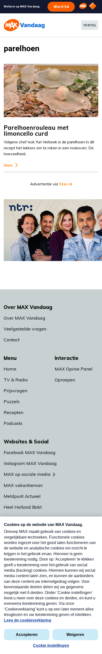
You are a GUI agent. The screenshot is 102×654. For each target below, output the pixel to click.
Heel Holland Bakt (23, 507)
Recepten (13, 412)
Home (10, 369)
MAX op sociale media (27, 474)
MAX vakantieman (23, 485)
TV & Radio (16, 380)
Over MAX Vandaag (24, 318)
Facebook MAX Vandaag (29, 452)
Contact (12, 340)
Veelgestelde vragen (25, 329)
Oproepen (65, 380)
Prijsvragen (15, 390)
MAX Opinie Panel (74, 369)
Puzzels (12, 401)
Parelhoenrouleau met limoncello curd (36, 130)
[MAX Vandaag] (24, 25)
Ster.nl (65, 183)
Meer (8, 165)
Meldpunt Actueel (22, 496)
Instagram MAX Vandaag (30, 463)
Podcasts (13, 423)
